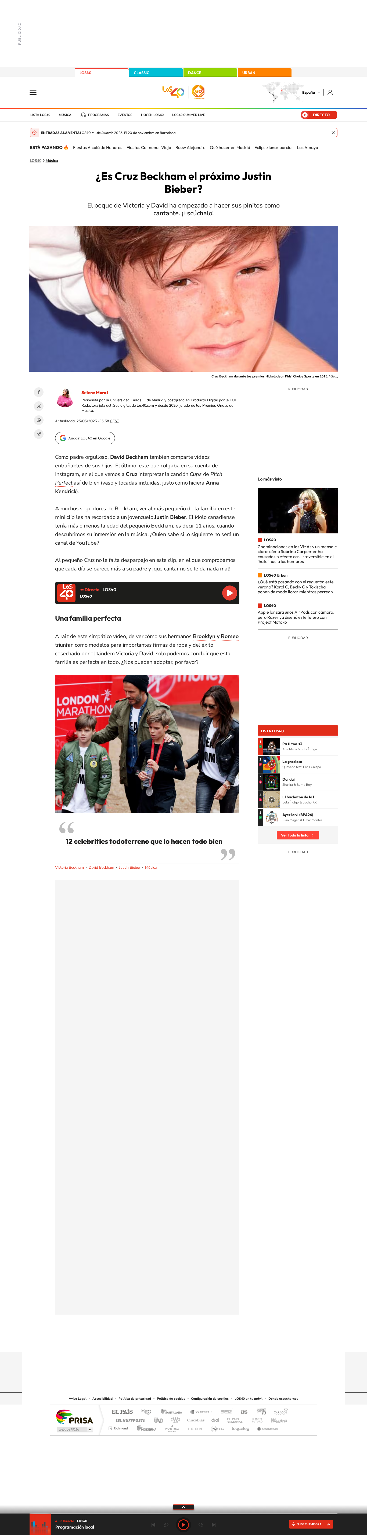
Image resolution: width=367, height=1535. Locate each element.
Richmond (118, 1427)
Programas (98, 115)
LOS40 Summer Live (188, 115)
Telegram (39, 434)
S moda (217, 1427)
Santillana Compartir (201, 1412)
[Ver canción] (271, 746)
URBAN (248, 72)
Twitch (205, 1341)
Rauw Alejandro (190, 147)
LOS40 (85, 72)
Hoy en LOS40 (152, 115)
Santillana (173, 1412)
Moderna (145, 1427)
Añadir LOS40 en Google (89, 438)
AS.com (241, 1412)
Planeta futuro (255, 1419)
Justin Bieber (129, 867)
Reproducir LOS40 (229, 593)
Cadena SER (225, 1412)
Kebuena (274, 1419)
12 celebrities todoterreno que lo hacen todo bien (144, 841)
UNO (159, 1419)
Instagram (151, 1341)
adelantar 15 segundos (200, 1525)
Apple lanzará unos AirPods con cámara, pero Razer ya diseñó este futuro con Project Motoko (296, 617)
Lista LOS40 (40, 115)
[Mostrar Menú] (36, 92)
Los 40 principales (148, 1412)
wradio (174, 1419)
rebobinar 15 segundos (166, 1525)
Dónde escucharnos (283, 1398)
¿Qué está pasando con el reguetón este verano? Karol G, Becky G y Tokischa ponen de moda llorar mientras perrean (296, 586)
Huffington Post (129, 1419)
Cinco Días (195, 1419)
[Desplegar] (183, 1506)
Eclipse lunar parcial (273, 147)
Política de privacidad (134, 1398)
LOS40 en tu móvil (248, 1398)
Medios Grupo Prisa (74, 1429)
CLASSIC (141, 72)
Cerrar (333, 132)
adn (259, 1412)
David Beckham (101, 867)
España (308, 92)
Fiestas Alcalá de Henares (97, 147)
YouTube (172, 1341)
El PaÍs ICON (195, 1427)
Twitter (39, 406)
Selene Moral (94, 392)
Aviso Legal (78, 1398)
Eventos (125, 115)
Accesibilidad (102, 1398)
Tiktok (162, 1341)
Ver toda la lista (294, 835)
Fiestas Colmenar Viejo (149, 147)
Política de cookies (171, 1398)
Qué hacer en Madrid (230, 147)
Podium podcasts (171, 1427)
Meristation (267, 1427)
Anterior (153, 1525)
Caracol (279, 1412)
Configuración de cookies (210, 1398)
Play (183, 1524)
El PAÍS (122, 1412)
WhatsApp (39, 420)
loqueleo (241, 1427)
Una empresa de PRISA (74, 1416)
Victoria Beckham (69, 867)
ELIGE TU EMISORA (309, 1524)
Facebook (39, 392)
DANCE (195, 72)
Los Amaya (307, 147)
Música (65, 115)
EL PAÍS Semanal (235, 1419)
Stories (215, 1341)
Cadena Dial (215, 1419)
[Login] (330, 92)
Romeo (230, 636)
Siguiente (213, 1525)
